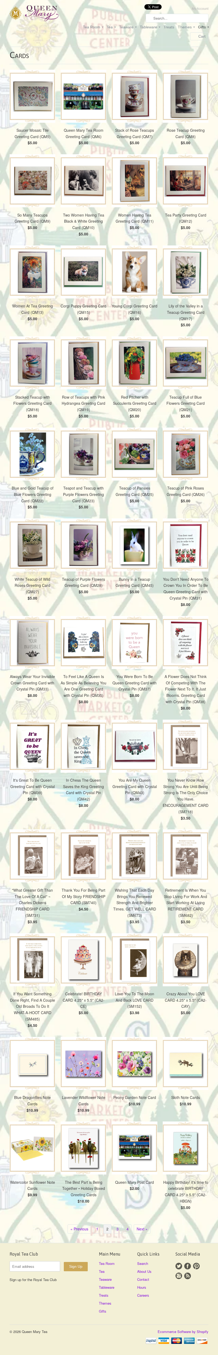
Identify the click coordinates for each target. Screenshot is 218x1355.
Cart (202, 36)
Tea (111, 27)
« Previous (79, 1228)
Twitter (178, 1266)
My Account (200, 9)
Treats (169, 27)
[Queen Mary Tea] (41, 14)
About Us (144, 1271)
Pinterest (196, 1266)
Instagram (178, 1276)
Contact (143, 1279)
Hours (141, 1287)
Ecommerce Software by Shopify (183, 1331)
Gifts (203, 27)
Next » (142, 1228)
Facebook (187, 1266)
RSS (187, 1276)
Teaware (127, 27)
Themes (186, 27)
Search (142, 1263)
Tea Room (93, 27)
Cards (19, 55)
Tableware (150, 27)
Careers (143, 1295)
